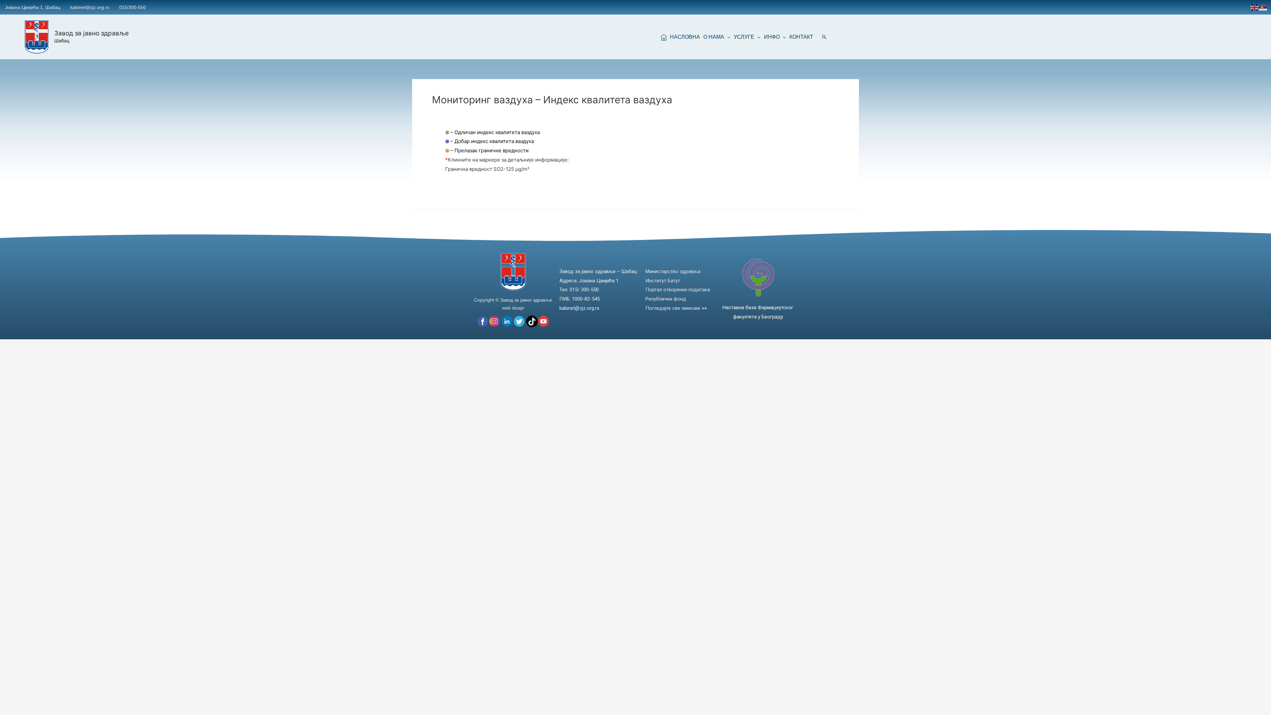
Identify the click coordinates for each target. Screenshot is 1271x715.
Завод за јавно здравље (91, 33)
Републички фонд (665, 299)
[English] (1254, 7)
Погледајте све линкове (676, 308)
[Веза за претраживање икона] (824, 37)
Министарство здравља (672, 271)
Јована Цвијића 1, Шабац (32, 7)
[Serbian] (1263, 7)
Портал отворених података (677, 290)
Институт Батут (662, 281)
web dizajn (513, 307)
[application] (727, 37)
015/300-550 (132, 7)
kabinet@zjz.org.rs (89, 7)
